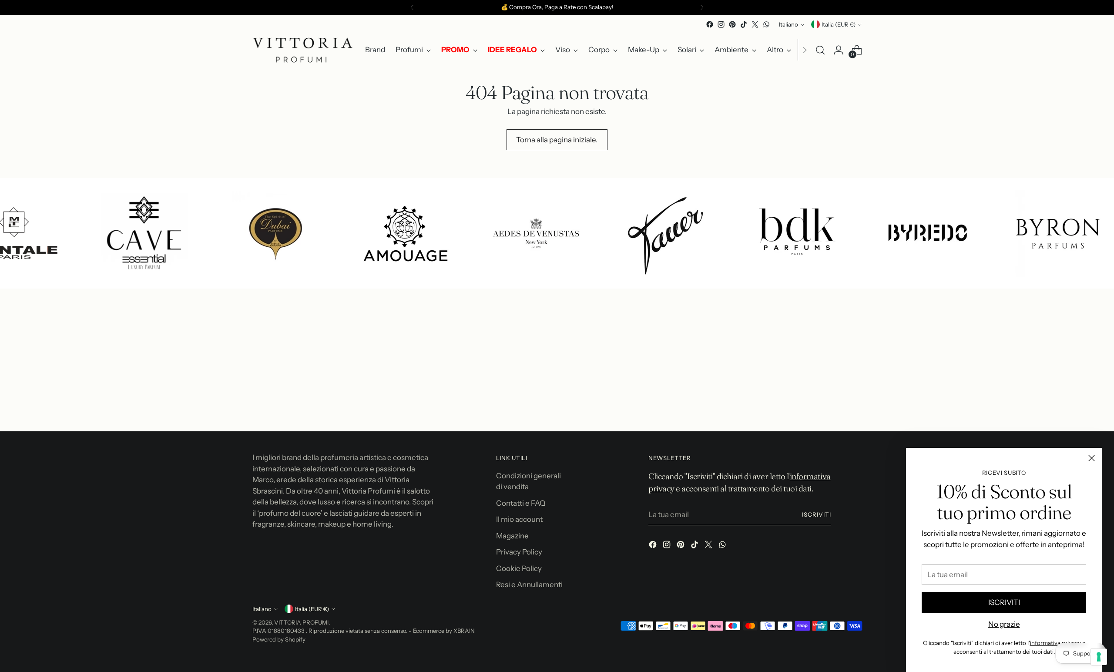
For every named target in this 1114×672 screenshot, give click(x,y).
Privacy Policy (519, 552)
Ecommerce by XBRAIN (444, 630)
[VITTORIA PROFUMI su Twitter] (755, 24)
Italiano (788, 24)
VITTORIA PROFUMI (301, 622)
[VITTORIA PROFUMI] (302, 50)
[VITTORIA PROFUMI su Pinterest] (732, 24)
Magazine (512, 535)
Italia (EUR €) (839, 24)
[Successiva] (701, 7)
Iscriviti (816, 514)
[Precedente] (412, 7)
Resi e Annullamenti (529, 584)
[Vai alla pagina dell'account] (838, 50)
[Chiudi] (1091, 458)
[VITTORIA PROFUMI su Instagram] (721, 24)
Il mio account (519, 519)
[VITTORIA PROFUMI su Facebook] (710, 24)
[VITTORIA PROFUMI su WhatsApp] (766, 24)
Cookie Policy (519, 568)
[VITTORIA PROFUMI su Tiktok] (744, 24)
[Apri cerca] (820, 50)
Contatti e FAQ (520, 503)
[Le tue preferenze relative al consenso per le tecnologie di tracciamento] (1099, 656)
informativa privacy (1055, 642)
